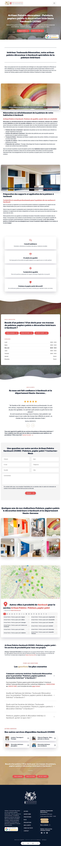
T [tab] (43, 614)
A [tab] (4, 614)
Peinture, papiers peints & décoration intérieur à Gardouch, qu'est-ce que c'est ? (25, 716)
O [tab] (31, 614)
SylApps (44, 839)
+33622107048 (50, 684)
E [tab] (14, 614)
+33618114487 (12, 686)
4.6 (50, 37)
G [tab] (19, 614)
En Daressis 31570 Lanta (46, 814)
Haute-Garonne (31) (31, 655)
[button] (20, 587)
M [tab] (26, 614)
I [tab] (21, 614)
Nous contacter (11, 333)
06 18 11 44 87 (40, 333)
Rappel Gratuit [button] (22, 31)
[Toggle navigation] (54, 3)
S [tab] (41, 614)
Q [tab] (36, 614)
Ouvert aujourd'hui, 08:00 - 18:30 (48, 816)
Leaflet (58, 598)
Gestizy (39, 839)
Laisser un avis (27, 435)
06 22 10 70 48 (36, 31)
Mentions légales (19, 839)
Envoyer (29, 493)
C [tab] (9, 614)
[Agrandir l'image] (27, 520)
